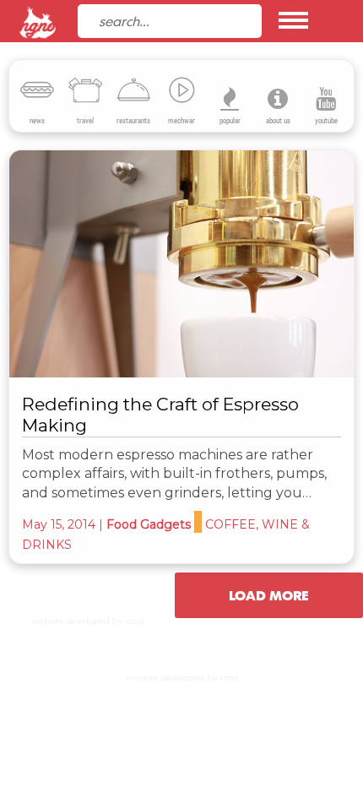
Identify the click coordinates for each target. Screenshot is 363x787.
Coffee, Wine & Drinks (122, 281)
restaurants (133, 121)
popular (230, 121)
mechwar (181, 121)
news (37, 121)
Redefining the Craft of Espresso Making (160, 415)
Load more (269, 595)
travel (85, 121)
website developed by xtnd (87, 621)
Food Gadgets (148, 524)
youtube (326, 121)
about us (278, 121)
